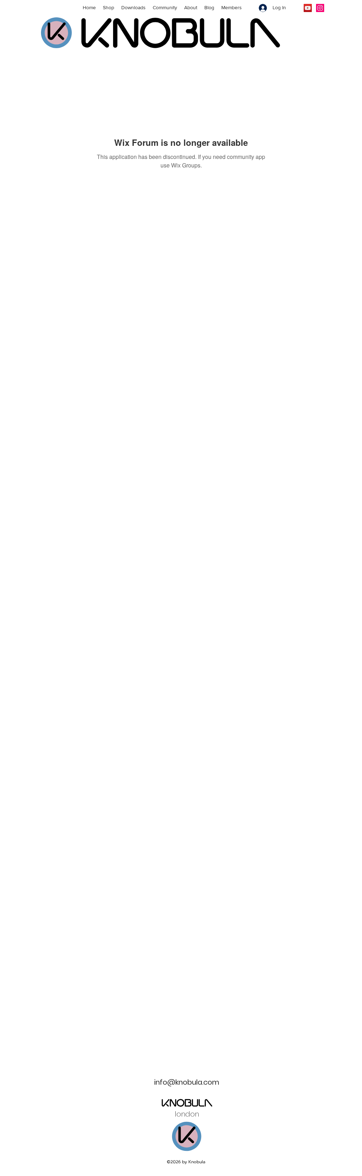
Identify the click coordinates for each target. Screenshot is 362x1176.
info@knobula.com (186, 1082)
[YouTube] (308, 8)
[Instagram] (320, 8)
